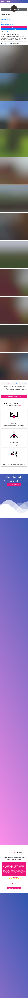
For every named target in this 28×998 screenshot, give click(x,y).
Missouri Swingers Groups (7, 24)
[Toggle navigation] (25, 1)
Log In (9, 43)
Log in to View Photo (14, 9)
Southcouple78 (5, 383)
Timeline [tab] (9, 31)
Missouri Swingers (5, 21)
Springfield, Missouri (6, 19)
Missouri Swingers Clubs (7, 22)
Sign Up (4, 43)
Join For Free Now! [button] (14, 484)
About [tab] (3, 31)
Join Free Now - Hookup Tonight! (14, 396)
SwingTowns (17, 383)
